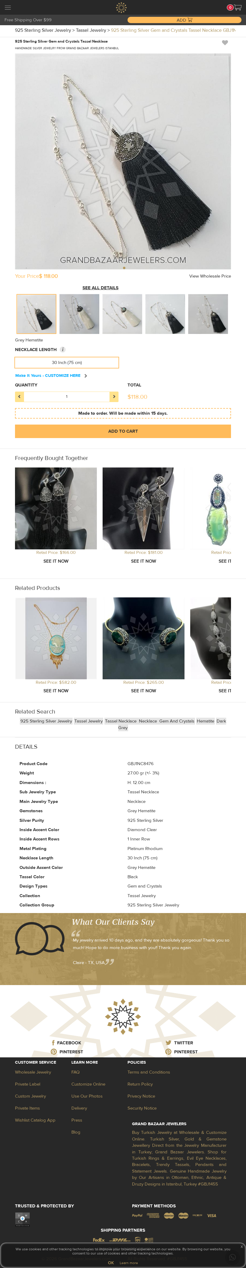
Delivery (79, 1108)
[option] (36, 314)
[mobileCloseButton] (7, 8)
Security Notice (142, 1108)
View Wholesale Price (210, 276)
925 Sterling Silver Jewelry (46, 721)
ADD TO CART (123, 431)
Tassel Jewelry (88, 721)
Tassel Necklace (121, 721)
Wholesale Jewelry (33, 1072)
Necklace (148, 721)
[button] (238, 7)
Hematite (205, 721)
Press (76, 1120)
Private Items (27, 1108)
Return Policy (140, 1084)
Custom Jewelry (30, 1096)
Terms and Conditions (149, 1072)
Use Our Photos (87, 1096)
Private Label (27, 1084)
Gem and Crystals (176, 721)
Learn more (129, 1262)
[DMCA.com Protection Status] (22, 1219)
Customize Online (88, 1084)
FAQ (75, 1072)
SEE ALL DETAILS (100, 288)
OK (111, 1263)
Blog (75, 1132)
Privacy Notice (141, 1096)
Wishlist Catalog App (35, 1120)
